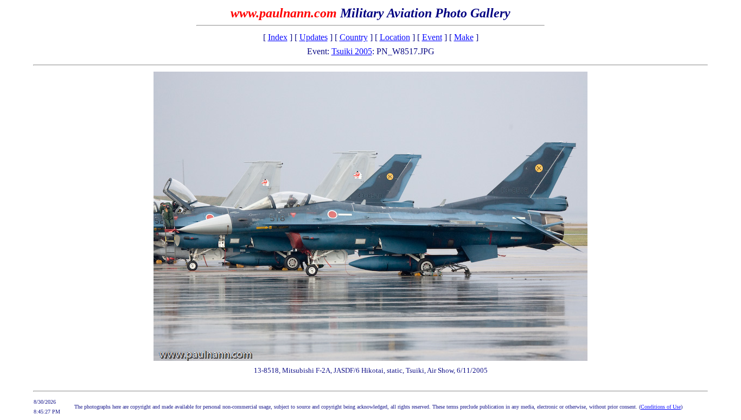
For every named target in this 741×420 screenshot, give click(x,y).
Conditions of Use (661, 407)
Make (464, 37)
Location (395, 37)
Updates (313, 37)
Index (278, 37)
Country (354, 37)
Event (432, 37)
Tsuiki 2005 (351, 51)
